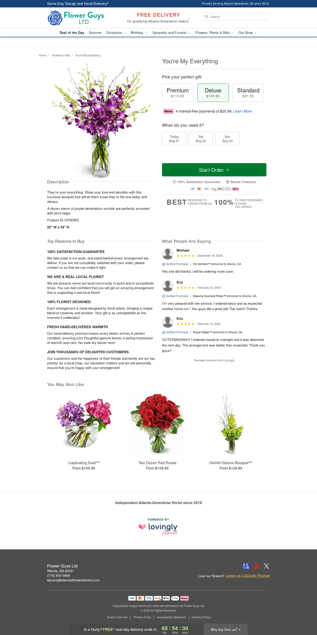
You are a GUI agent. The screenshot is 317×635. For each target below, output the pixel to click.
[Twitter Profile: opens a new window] (266, 566)
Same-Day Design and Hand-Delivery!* (78, 3)
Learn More (242, 111)
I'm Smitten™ (202, 264)
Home (42, 55)
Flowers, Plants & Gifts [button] (212, 32)
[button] (305, 615)
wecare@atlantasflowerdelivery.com (73, 580)
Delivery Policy (201, 617)
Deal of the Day (72, 32)
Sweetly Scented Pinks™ (209, 296)
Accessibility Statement (171, 617)
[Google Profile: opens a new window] (246, 566)
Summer (95, 32)
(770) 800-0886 (58, 575)
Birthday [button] (137, 32)
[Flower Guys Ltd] (80, 17)
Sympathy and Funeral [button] (170, 32)
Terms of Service (117, 617)
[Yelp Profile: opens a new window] (256, 566)
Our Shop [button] (246, 32)
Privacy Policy (142, 617)
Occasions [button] (114, 32)
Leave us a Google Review (247, 575)
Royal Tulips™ (202, 332)
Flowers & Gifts (61, 55)
